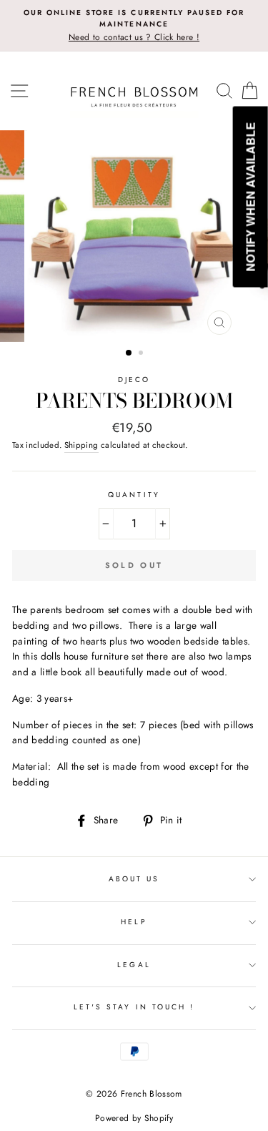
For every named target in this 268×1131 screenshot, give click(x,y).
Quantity (133, 494)
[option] (134, 25)
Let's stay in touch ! (134, 1007)
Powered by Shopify (134, 1118)
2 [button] (142, 354)
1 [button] (129, 353)
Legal (133, 964)
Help (134, 921)
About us (134, 878)
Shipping (81, 445)
